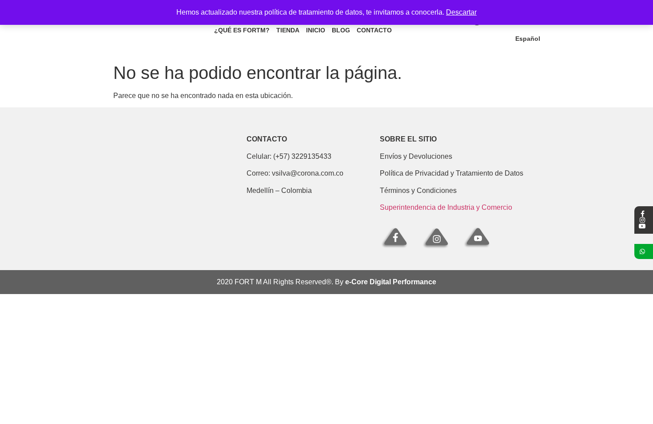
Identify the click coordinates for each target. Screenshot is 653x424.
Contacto (374, 30)
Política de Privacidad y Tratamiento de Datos (451, 173)
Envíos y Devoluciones (416, 156)
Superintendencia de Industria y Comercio (446, 207)
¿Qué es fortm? (242, 30)
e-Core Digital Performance (390, 282)
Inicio (315, 30)
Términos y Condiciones (418, 190)
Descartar (461, 12)
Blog (341, 30)
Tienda (287, 30)
